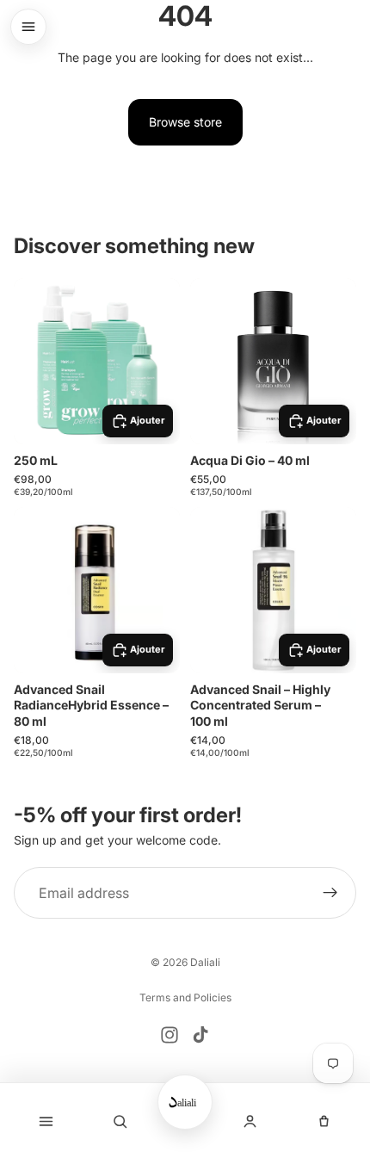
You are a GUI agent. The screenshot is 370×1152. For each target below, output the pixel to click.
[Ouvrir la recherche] (120, 1121)
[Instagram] (169, 1035)
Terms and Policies (185, 997)
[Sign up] (330, 893)
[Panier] (324, 1121)
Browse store (185, 122)
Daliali (205, 962)
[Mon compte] (250, 1121)
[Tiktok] (200, 1035)
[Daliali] (185, 1102)
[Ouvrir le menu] (28, 27)
